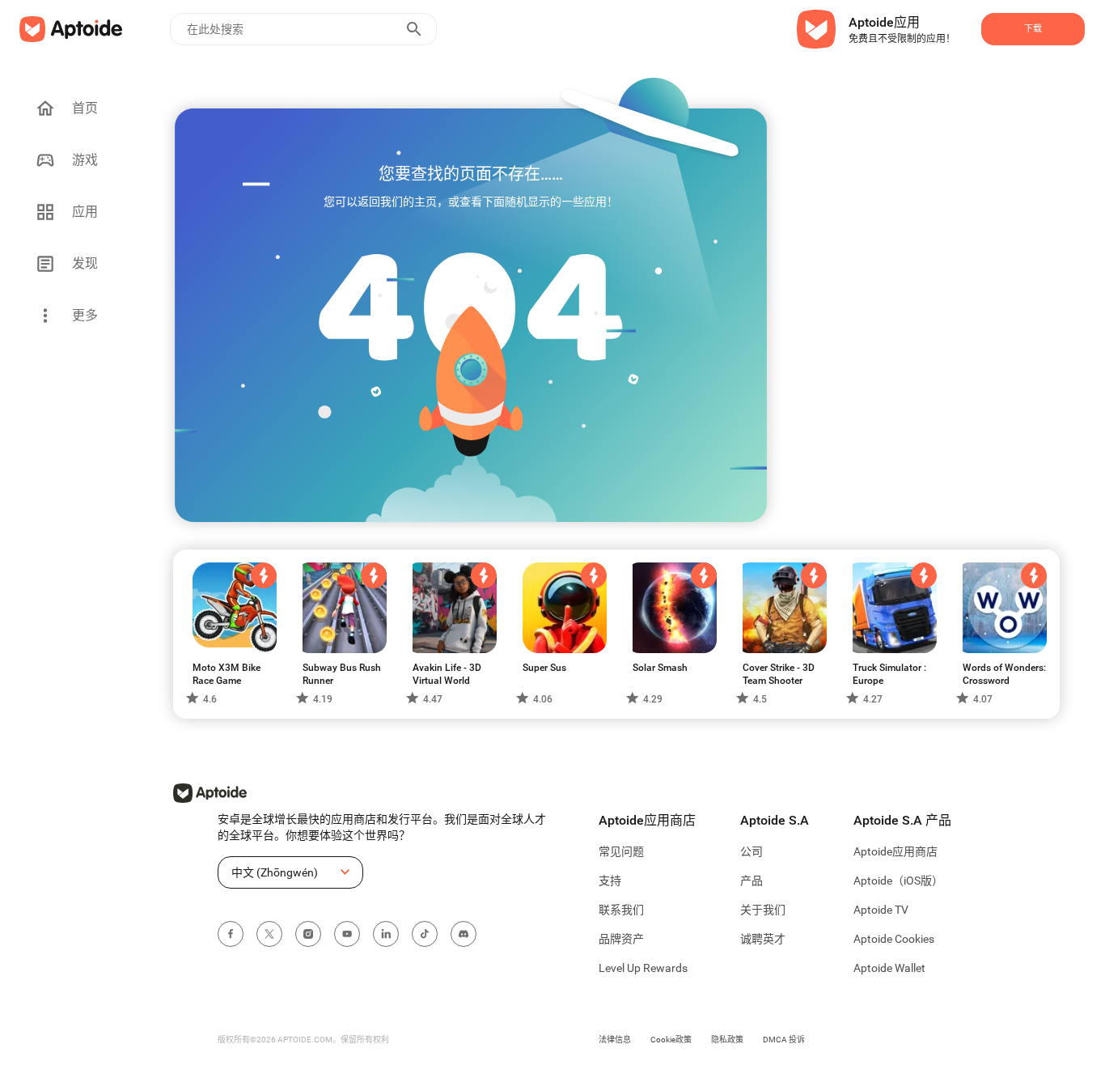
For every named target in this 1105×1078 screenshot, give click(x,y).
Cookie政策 (671, 1039)
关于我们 (762, 909)
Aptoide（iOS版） (898, 880)
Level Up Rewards (643, 967)
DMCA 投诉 (784, 1039)
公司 (751, 851)
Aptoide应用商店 (895, 851)
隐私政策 (727, 1039)
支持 (610, 880)
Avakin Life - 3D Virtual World (447, 674)
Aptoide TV (880, 909)
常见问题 (621, 851)
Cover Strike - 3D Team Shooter (779, 674)
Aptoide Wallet (889, 967)
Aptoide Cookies (893, 938)
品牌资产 (621, 938)
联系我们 (621, 909)
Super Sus (544, 667)
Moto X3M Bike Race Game (226, 674)
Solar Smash (660, 667)
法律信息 (615, 1039)
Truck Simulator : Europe (889, 674)
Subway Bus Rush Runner (342, 674)
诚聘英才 (762, 938)
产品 (751, 880)
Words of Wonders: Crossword (1004, 674)
